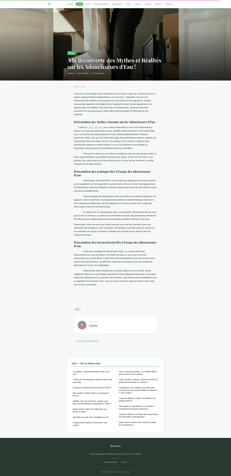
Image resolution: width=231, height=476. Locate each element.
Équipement (116, 4)
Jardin (137, 4)
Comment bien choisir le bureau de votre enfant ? (90, 423)
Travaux (169, 4)
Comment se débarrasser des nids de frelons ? (92, 387)
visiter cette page (95, 127)
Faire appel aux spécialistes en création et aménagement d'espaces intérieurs (136, 407)
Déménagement (101, 4)
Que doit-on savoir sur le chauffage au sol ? (91, 417)
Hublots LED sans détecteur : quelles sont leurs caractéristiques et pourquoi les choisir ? (92, 402)
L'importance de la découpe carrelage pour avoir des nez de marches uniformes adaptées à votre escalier (138, 390)
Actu (79, 4)
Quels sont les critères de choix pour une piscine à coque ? (90, 410)
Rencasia (115, 445)
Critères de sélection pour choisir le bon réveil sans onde (92, 380)
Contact (123, 462)
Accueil (70, 4)
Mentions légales (111, 462)
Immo (128, 4)
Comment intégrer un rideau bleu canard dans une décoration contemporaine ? (138, 415)
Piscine (158, 4)
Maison (148, 4)
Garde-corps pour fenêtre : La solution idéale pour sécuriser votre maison (138, 372)
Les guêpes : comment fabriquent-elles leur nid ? (91, 372)
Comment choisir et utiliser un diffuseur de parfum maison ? (137, 399)
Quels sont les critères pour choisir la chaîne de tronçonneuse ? (137, 423)
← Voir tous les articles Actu (86, 341)
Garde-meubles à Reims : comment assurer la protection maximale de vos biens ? (138, 380)
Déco (88, 4)
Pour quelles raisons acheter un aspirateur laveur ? (91, 394)
